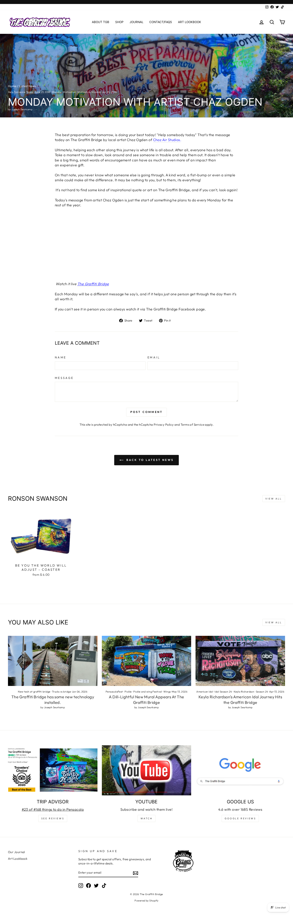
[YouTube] (146, 770)
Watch (146, 818)
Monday (56, 92)
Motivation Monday (89, 92)
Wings (167, 691)
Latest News (27, 86)
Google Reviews (240, 818)
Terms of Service (192, 424)
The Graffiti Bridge (93, 284)
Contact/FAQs (160, 22)
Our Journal (16, 852)
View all (273, 498)
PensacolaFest (114, 691)
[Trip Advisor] (52, 770)
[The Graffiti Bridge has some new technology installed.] (52, 661)
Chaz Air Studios (166, 140)
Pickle (128, 691)
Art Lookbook (189, 22)
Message (64, 378)
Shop (119, 22)
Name (60, 357)
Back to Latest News (149, 460)
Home (12, 86)
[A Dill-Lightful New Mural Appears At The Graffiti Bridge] (146, 661)
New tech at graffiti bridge (34, 691)
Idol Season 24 (223, 691)
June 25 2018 (42, 92)
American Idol (204, 691)
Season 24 (262, 691)
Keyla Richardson (244, 691)
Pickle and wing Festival (147, 691)
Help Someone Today (20, 92)
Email (153, 357)
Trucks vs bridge (61, 691)
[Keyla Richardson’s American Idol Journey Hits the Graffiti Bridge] (240, 661)
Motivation (69, 92)
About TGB (100, 22)
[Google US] (240, 770)
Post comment (146, 412)
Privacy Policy (164, 424)
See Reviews (52, 818)
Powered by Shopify (146, 900)
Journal (136, 22)
